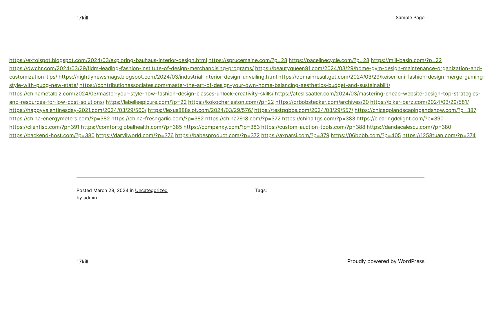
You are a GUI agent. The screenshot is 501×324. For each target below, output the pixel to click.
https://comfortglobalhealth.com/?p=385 (131, 127)
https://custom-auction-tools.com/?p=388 (313, 127)
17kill (82, 18)
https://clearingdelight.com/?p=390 (400, 118)
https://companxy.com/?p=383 (222, 127)
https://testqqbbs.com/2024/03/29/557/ (303, 110)
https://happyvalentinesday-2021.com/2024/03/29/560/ (77, 110)
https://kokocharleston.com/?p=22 (231, 102)
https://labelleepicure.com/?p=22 (146, 102)
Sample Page (410, 17)
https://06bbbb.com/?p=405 (366, 135)
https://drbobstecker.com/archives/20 (322, 102)
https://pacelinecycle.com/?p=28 (329, 60)
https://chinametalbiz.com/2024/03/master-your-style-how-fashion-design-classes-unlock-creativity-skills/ (141, 93)
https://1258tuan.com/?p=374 (439, 135)
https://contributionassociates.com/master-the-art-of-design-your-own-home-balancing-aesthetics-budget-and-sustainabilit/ (234, 85)
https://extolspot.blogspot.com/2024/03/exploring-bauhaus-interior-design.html (108, 60)
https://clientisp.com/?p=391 (44, 127)
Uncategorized (151, 190)
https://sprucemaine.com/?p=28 (247, 60)
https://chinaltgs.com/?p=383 (318, 118)
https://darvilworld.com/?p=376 (135, 135)
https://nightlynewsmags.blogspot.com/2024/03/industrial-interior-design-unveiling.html (168, 77)
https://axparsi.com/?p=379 (295, 135)
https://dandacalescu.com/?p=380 (409, 127)
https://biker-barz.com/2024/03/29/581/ (419, 102)
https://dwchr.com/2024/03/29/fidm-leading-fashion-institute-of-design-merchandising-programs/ (131, 68)
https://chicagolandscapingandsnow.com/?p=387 (415, 110)
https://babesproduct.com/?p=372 (217, 135)
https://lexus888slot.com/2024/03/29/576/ (200, 110)
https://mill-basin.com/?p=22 (406, 60)
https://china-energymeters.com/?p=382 (59, 118)
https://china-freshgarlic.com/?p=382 (157, 118)
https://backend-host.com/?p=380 (52, 135)
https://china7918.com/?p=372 (243, 118)
